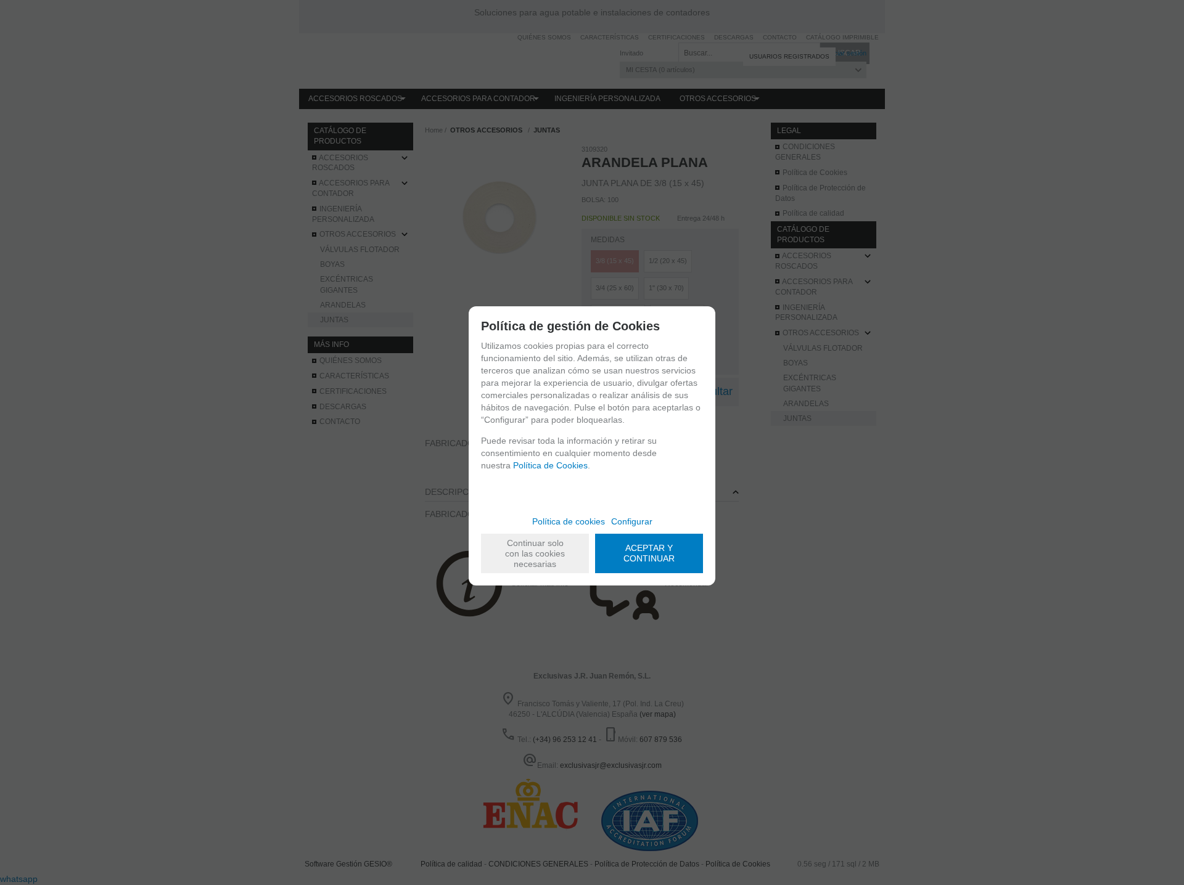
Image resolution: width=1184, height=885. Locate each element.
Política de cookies (568, 521)
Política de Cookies (550, 465)
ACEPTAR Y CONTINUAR (649, 553)
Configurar (631, 521)
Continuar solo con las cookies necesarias (535, 553)
